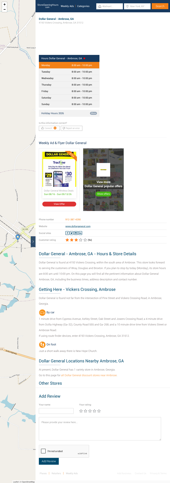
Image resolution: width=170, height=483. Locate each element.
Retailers (56, 473)
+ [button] (4, 4)
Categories (83, 6)
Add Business (124, 473)
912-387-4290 (73, 219)
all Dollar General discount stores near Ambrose (89, 375)
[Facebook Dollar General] (67, 233)
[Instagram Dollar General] (76, 233)
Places (43, 473)
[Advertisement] (103, 44)
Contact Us (140, 473)
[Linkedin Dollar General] (80, 233)
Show (93, 113)
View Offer (59, 204)
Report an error (73, 128)
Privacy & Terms (158, 473)
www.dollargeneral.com (77, 226)
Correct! (50, 128)
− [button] (4, 9)
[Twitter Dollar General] (72, 233)
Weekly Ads (67, 6)
